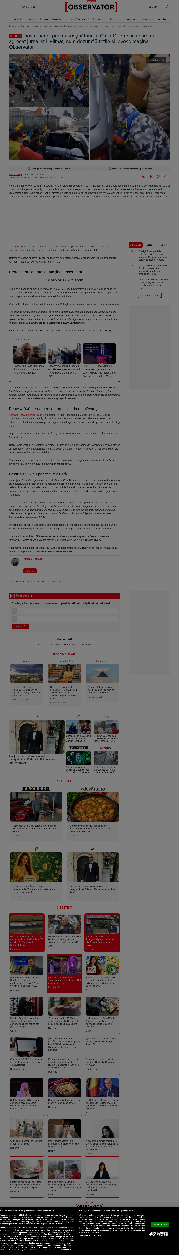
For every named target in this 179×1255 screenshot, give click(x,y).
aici (34, 1241)
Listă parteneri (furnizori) (90, 1235)
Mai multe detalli (56, 1224)
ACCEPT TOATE (160, 1224)
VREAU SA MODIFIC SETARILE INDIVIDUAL (159, 1234)
